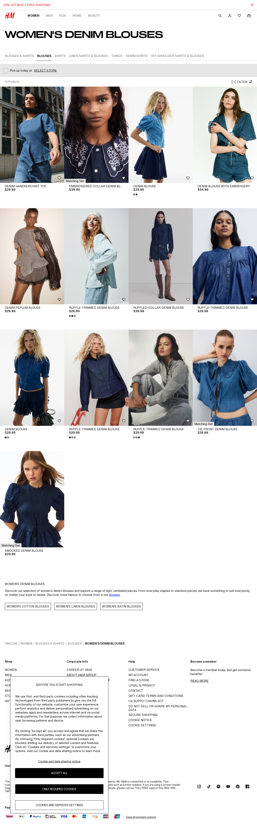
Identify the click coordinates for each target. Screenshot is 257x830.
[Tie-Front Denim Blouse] (225, 378)
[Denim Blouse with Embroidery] (225, 135)
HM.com (11, 643)
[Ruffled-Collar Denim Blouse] (160, 256)
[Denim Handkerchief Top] (32, 135)
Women (33, 15)
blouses (114, 594)
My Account (138, 675)
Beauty (94, 15)
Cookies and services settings (59, 805)
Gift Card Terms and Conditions (155, 695)
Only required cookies (59, 789)
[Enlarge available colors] (135, 194)
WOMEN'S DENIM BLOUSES (105, 643)
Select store (45, 70)
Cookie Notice (140, 720)
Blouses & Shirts (49, 643)
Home (77, 15)
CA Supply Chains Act (146, 701)
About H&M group (81, 675)
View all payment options (141, 817)
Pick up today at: (21, 70)
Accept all (59, 773)
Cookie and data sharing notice (59, 761)
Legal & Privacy (141, 685)
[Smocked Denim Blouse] (32, 499)
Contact (135, 690)
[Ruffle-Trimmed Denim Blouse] (96, 256)
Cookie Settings (142, 725)
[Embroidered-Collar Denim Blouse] (96, 135)
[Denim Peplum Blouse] (32, 256)
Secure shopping (142, 715)
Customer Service (144, 669)
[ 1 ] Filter (239, 82)
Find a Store (138, 680)
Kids (62, 15)
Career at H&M (79, 669)
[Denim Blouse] (160, 135)
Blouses (75, 643)
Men (49, 15)
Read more (199, 680)
